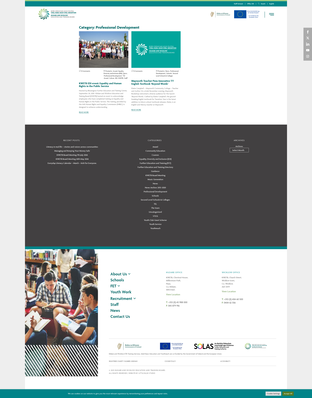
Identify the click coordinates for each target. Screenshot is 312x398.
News (125, 73)
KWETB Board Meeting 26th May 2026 (72, 159)
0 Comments (85, 71)
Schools (169, 73)
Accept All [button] (288, 393)
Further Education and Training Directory (155, 167)
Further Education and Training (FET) (155, 163)
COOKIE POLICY (170, 361)
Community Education (155, 151)
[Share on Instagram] (308, 56)
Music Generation (155, 179)
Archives (239, 146)
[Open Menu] (269, 14)
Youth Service (155, 224)
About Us (118, 273)
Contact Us (120, 316)
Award (115, 71)
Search (263, 4)
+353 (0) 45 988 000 (177, 302)
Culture (111, 78)
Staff (125, 78)
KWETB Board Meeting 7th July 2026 (72, 155)
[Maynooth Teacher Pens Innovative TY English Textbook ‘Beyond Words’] (156, 67)
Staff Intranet (238, 4)
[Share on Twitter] (308, 38)
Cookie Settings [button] (273, 393)
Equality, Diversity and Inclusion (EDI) (155, 159)
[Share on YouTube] (308, 50)
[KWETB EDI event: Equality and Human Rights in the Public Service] (103, 67)
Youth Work (120, 291)
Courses (155, 155)
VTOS (155, 216)
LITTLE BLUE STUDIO (147, 373)
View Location (173, 294)
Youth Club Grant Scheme (155, 220)
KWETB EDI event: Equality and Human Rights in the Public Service (100, 85)
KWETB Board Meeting (155, 175)
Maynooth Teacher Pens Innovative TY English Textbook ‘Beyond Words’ (152, 82)
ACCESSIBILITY (225, 361)
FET (113, 285)
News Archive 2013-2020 (155, 187)
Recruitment (121, 298)
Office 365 (250, 4)
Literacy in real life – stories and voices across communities (72, 147)
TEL (155, 204)
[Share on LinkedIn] (308, 44)
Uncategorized (155, 212)
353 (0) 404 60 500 (234, 299)
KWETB (120, 78)
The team (155, 208)
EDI (116, 78)
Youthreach (155, 228)
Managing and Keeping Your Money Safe (72, 151)
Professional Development (113, 76)
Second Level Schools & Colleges (155, 200)
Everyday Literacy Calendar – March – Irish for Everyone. (72, 163)
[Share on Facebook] (308, 32)
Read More (84, 112)
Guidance (155, 171)
